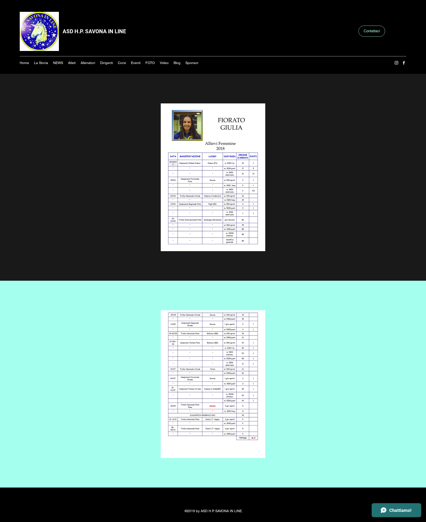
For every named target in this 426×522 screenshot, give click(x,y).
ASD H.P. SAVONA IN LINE (94, 31)
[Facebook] (403, 62)
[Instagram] (396, 62)
